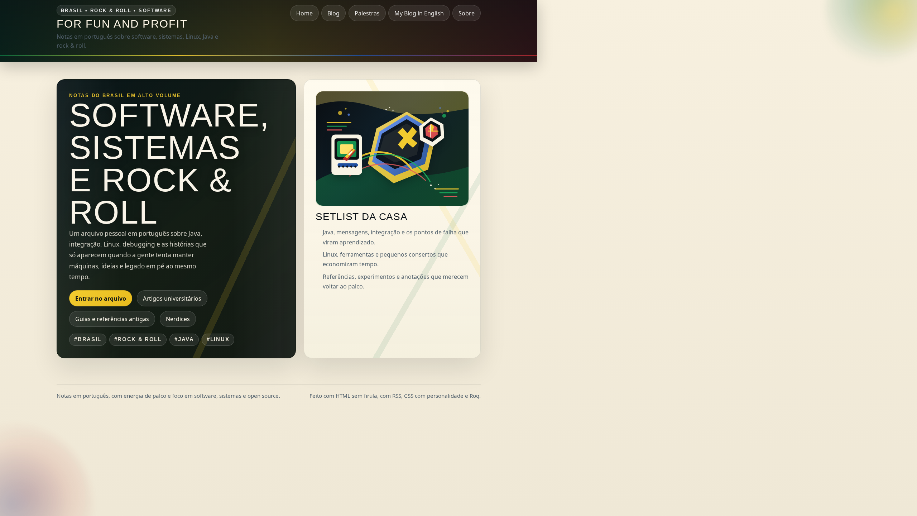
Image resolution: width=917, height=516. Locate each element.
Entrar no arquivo (100, 298)
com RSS (390, 395)
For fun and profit (122, 23)
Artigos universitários (172, 298)
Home (304, 13)
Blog (333, 13)
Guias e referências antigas (112, 319)
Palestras (367, 13)
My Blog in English (419, 13)
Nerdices (178, 319)
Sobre (466, 13)
